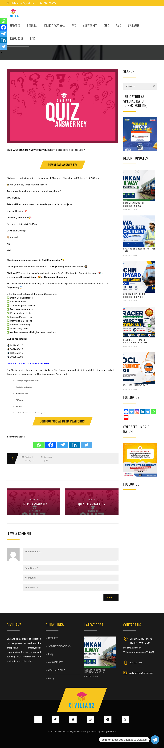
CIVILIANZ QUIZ (15, 150)
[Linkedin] (74, 445)
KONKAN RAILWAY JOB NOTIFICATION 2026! (133, 204)
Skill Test (39, 184)
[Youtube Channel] (126, 417)
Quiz (106, 25)
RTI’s (33, 38)
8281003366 (136, 662)
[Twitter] (86, 445)
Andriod (14, 237)
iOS (8, 243)
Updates (15, 25)
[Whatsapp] (39, 445)
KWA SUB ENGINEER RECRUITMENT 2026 (140, 250)
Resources (16, 38)
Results (32, 25)
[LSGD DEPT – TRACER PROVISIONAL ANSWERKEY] (139, 322)
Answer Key (90, 25)
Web (9, 250)
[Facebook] (50, 445)
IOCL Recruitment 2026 (135, 385)
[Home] (13, 12)
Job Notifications (54, 25)
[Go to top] (82, 700)
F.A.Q (118, 25)
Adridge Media (108, 731)
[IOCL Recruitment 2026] (139, 368)
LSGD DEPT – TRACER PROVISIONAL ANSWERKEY (136, 341)
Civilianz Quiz (56, 670)
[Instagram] (137, 411)
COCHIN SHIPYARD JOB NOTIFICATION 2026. (134, 295)
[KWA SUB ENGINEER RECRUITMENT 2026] (139, 231)
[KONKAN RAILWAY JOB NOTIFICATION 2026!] (139, 186)
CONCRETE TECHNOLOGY (70, 150)
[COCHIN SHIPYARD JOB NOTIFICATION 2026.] (139, 277)
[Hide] (1, 52)
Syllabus (133, 25)
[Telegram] (62, 445)
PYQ (74, 25)
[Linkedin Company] (142, 411)
